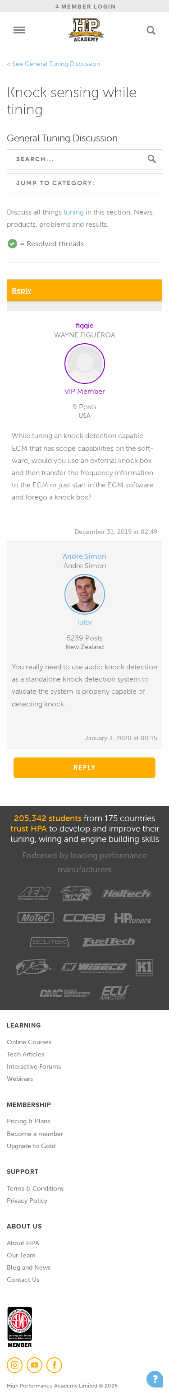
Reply (21, 290)
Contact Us (23, 1280)
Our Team (21, 1255)
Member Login (87, 6)
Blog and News (28, 1267)
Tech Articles (25, 1054)
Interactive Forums (34, 1066)
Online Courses (29, 1042)
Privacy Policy (27, 1201)
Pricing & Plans (28, 1121)
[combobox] (84, 183)
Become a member (35, 1134)
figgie (85, 325)
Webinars (20, 1079)
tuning (74, 212)
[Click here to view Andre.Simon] (84, 596)
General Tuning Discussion (62, 64)
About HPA (23, 1243)
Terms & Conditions (35, 1188)
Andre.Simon (84, 556)
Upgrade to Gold (31, 1146)
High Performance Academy (86, 29)
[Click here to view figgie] (84, 365)
